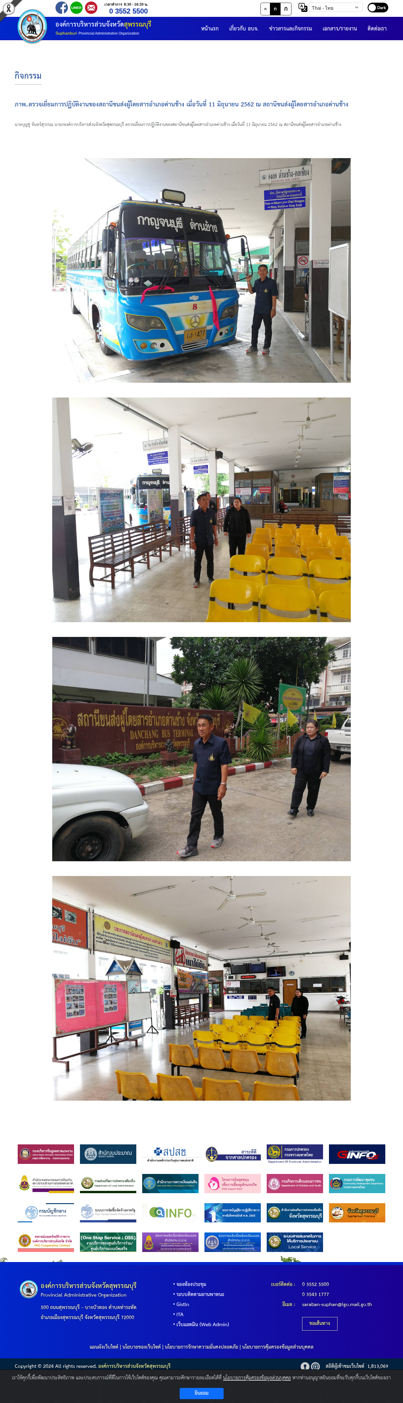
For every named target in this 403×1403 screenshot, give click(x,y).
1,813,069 (377, 1366)
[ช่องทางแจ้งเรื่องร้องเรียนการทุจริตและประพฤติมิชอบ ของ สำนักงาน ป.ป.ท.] (232, 1242)
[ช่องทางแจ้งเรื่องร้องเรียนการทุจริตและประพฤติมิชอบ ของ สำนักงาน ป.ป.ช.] (170, 1242)
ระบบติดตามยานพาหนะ (200, 1295)
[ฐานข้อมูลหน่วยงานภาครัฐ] (357, 1154)
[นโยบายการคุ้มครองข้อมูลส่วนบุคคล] (305, 1366)
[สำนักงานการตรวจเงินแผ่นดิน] (170, 1183)
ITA (180, 1315)
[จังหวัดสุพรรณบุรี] (357, 1213)
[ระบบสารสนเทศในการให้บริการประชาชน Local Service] (295, 1242)
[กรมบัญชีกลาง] (46, 1213)
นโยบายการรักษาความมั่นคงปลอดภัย (201, 1347)
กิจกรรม (28, 76)
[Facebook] (61, 7)
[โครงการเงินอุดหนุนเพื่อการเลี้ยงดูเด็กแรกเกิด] (232, 1183)
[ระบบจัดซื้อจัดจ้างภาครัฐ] (108, 1213)
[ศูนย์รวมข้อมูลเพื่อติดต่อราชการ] (170, 1213)
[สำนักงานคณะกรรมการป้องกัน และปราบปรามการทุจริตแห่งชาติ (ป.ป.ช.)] (46, 1183)
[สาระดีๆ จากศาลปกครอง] (232, 1154)
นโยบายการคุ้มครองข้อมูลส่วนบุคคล (278, 1347)
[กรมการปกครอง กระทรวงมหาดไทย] (295, 1154)
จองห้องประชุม (191, 1285)
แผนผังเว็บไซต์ (104, 1347)
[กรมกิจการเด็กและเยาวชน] (295, 1183)
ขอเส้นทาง (319, 1324)
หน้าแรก (210, 29)
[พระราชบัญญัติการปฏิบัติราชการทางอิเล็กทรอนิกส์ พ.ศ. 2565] (232, 1213)
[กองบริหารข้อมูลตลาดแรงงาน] (46, 1154)
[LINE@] (76, 7)
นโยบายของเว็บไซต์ (141, 1347)
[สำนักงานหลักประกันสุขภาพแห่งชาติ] (170, 1154)
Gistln (182, 1305)
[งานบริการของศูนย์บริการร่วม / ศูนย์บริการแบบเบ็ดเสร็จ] (108, 1242)
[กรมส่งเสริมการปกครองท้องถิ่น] (108, 1183)
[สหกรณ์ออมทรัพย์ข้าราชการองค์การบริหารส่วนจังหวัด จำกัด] (46, 1242)
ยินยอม (202, 1393)
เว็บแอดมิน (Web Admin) (202, 1325)
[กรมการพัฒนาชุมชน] (357, 1183)
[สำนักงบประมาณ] (108, 1154)
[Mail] (91, 7)
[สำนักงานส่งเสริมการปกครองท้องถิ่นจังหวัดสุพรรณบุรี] (295, 1213)
